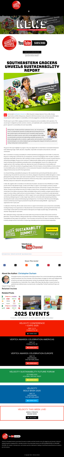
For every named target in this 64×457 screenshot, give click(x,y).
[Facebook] (4, 265)
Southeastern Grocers (28, 253)
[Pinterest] (48, 265)
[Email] (59, 265)
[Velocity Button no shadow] (16, 1)
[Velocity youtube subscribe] (25, 36)
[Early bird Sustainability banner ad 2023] (32, 225)
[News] (32, 20)
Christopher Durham (6, 253)
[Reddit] (26, 265)
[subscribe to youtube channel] (32, 242)
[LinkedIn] (37, 265)
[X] (15, 265)
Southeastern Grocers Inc (20, 114)
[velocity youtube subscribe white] (11, 433)
